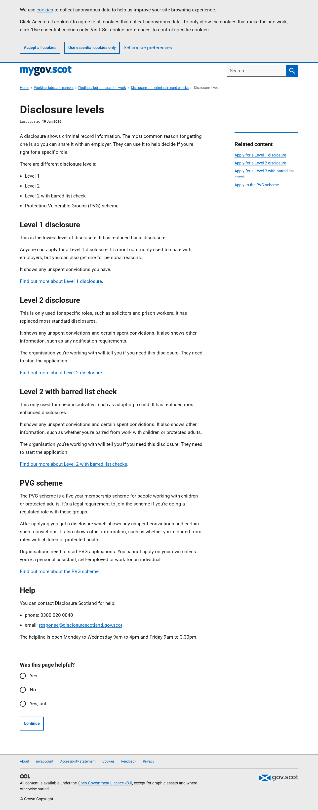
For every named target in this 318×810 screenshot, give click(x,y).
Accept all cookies (40, 47)
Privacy (148, 761)
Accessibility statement (78, 761)
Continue (32, 723)
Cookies (108, 761)
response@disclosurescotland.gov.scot (80, 625)
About (24, 761)
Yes (33, 676)
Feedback (128, 761)
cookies (45, 10)
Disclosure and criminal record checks (160, 88)
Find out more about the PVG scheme (59, 571)
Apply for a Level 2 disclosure (260, 163)
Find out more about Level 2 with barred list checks (73, 464)
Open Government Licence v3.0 (105, 783)
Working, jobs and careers (54, 88)
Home (24, 88)
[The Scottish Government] (278, 778)
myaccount (44, 761)
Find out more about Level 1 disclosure (61, 281)
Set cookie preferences (148, 47)
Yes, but (38, 703)
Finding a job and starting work (102, 88)
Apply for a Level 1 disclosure (260, 155)
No (33, 690)
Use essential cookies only (92, 47)
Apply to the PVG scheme (257, 185)
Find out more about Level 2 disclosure (61, 373)
